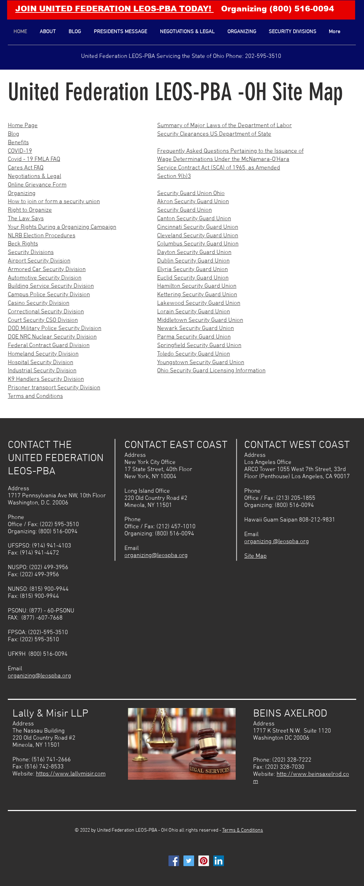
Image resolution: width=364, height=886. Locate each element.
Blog (13, 134)
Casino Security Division (38, 303)
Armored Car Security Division (47, 269)
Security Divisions (31, 252)
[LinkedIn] (218, 860)
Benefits (18, 142)
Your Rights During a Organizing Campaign (62, 227)
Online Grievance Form (37, 185)
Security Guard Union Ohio (191, 193)
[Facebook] (173, 860)
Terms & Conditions (242, 830)
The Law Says (26, 218)
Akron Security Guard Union (193, 201)
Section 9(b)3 (174, 176)
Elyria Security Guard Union (192, 269)
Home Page (23, 125)
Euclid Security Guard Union (193, 278)
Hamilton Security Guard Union (196, 286)
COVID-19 (20, 151)
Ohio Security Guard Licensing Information (211, 370)
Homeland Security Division (43, 354)
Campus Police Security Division (49, 294)
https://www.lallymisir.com (71, 774)
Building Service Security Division (51, 286)
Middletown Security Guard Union (200, 320)
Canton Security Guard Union (194, 218)
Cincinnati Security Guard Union (197, 227)
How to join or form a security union (54, 201)
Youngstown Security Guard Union (200, 362)
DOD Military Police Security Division (54, 328)
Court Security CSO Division (43, 320)
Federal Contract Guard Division (49, 345)
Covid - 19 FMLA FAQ (34, 159)
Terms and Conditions (35, 396)
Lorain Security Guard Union (193, 311)
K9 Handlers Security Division (46, 379)
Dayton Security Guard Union (194, 252)
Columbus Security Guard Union (198, 244)
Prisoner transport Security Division (54, 387)
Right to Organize (30, 210)
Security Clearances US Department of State (214, 134)
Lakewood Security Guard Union (198, 303)
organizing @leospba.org (276, 541)
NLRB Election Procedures (41, 235)
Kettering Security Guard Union (197, 294)
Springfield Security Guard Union (199, 345)
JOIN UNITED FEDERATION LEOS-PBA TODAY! (114, 8)
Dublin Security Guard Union (193, 261)
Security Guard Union (184, 210)
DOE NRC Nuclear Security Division (52, 337)
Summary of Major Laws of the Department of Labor (224, 125)
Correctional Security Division (46, 311)
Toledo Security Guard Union (193, 354)
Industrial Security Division (42, 370)
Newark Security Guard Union (195, 328)
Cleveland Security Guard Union (197, 235)
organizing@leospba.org (39, 676)
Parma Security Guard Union (194, 337)
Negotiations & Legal (34, 176)
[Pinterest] (203, 860)
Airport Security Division (39, 261)
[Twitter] (188, 860)
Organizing (22, 193)
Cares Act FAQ (25, 168)
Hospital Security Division (40, 362)
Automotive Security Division (44, 278)
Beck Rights (23, 244)
